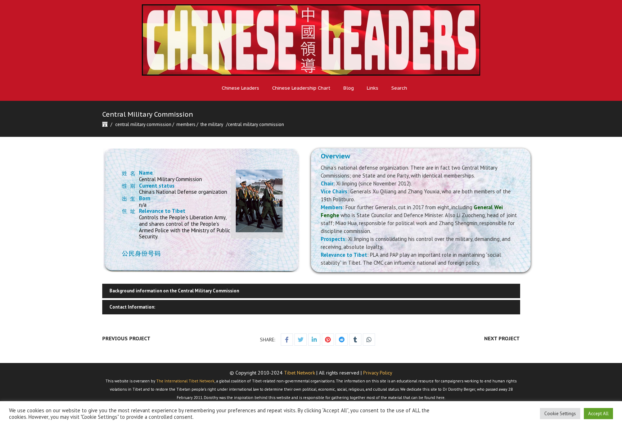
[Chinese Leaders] (311, 40)
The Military (211, 124)
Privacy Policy (377, 372)
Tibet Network (299, 372)
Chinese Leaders (240, 88)
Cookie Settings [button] (560, 414)
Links (372, 88)
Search (399, 88)
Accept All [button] (598, 414)
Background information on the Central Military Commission (174, 291)
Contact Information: (132, 307)
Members (185, 124)
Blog (348, 88)
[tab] (311, 291)
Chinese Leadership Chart (301, 88)
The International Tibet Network (185, 381)
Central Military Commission (143, 124)
